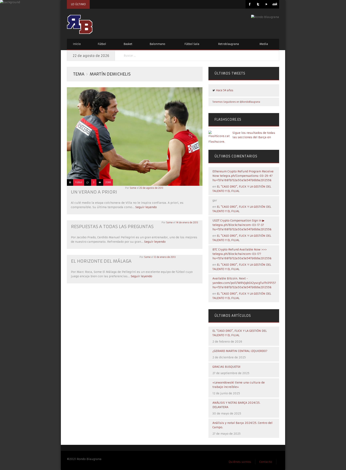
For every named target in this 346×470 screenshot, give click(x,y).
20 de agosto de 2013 (151, 188)
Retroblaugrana (228, 44)
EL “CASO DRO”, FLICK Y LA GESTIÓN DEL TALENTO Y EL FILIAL (239, 333)
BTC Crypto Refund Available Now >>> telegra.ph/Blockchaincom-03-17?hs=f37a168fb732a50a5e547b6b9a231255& (242, 254)
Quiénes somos (240, 462)
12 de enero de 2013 (165, 257)
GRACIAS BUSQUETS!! (226, 367)
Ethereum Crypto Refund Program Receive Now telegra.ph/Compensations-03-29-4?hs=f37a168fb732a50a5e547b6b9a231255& (243, 176)
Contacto (265, 462)
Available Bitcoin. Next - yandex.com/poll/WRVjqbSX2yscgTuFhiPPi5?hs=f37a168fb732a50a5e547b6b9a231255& (244, 283)
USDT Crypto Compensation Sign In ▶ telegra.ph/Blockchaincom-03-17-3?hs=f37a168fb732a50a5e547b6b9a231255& (242, 225)
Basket (128, 44)
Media (264, 44)
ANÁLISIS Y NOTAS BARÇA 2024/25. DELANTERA (236, 405)
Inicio (77, 44)
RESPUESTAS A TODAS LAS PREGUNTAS (112, 226)
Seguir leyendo (146, 207)
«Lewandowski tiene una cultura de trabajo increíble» (238, 385)
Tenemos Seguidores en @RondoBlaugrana (236, 101)
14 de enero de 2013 (187, 222)
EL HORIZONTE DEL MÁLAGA (101, 261)
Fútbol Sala (191, 44)
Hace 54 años (224, 90)
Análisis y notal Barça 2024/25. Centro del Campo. (242, 425)
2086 (108, 182)
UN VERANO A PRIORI (94, 192)
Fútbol (102, 44)
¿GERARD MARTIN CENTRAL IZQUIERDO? (239, 351)
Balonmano (157, 44)
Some (133, 188)
